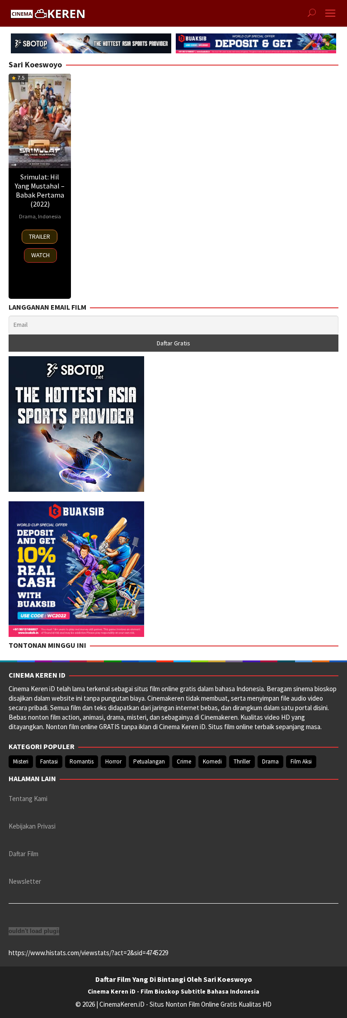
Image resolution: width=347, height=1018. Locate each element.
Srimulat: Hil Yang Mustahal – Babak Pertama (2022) (40, 190)
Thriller (242, 761)
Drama (27, 216)
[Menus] (330, 13)
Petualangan (149, 761)
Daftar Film (23, 853)
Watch (40, 255)
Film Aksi (301, 761)
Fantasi (49, 761)
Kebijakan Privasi (32, 826)
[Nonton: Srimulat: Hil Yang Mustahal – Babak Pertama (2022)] (39, 120)
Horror (113, 761)
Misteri (20, 761)
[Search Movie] (312, 14)
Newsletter (25, 881)
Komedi (212, 761)
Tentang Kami (28, 798)
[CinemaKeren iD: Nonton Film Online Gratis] (47, 12)
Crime (184, 761)
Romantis (82, 761)
